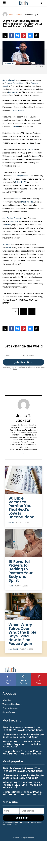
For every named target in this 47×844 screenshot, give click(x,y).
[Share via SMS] (30, 35)
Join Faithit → (23, 362)
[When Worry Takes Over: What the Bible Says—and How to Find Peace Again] (23, 606)
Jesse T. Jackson (15, 15)
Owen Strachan (18, 110)
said (36, 156)
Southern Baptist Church (15, 83)
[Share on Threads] (36, 35)
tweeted (17, 198)
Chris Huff (14, 221)
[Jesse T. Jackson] (5, 14)
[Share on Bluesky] (17, 35)
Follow (23, 674)
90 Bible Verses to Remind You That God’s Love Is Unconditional (22, 508)
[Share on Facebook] (11, 35)
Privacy (15, 369)
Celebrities (9, 63)
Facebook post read (20, 176)
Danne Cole (13, 649)
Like (7, 674)
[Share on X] (5, 35)
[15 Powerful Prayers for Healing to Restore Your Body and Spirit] (23, 543)
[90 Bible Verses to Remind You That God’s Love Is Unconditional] (23, 480)
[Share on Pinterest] (23, 35)
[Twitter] (23, 454)
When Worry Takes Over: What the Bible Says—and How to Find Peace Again (22, 634)
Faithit (11, 523)
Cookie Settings (10, 712)
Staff (11, 586)
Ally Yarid (6, 244)
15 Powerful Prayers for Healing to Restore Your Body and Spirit (21, 571)
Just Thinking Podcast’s (12, 218)
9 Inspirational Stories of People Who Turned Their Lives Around (22, 752)
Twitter (8, 248)
